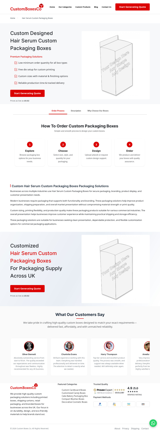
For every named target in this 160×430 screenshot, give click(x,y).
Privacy (125, 428)
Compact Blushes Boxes (73, 399)
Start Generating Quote (132, 6)
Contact (145, 428)
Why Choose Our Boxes (98, 111)
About (117, 428)
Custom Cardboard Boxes (74, 390)
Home (12, 18)
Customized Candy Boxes (74, 393)
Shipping (135, 428)
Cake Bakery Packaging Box (75, 396)
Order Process (58, 111)
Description (76, 111)
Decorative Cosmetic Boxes (74, 402)
